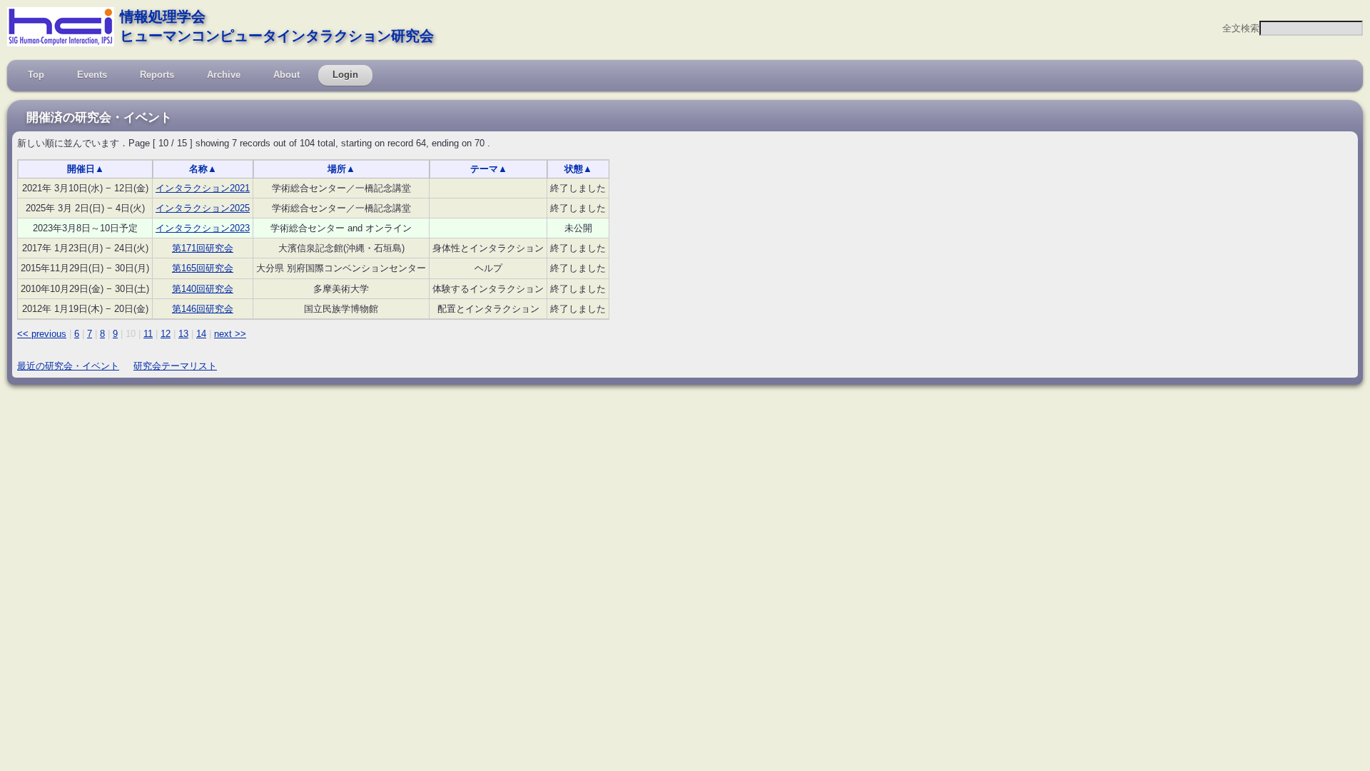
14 (201, 333)
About (286, 74)
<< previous (41, 333)
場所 (341, 168)
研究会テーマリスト (175, 366)
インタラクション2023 (203, 228)
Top (36, 74)
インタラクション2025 (203, 208)
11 (148, 333)
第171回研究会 (202, 248)
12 (166, 333)
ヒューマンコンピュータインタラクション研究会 (277, 35)
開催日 (85, 168)
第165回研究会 (202, 268)
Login (345, 74)
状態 (578, 168)
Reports (157, 74)
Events (92, 74)
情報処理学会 (163, 16)
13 (183, 333)
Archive (223, 74)
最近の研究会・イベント (68, 366)
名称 (203, 168)
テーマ (488, 168)
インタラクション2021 (203, 188)
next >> (230, 333)
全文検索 (1240, 28)
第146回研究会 (202, 308)
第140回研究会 (202, 288)
